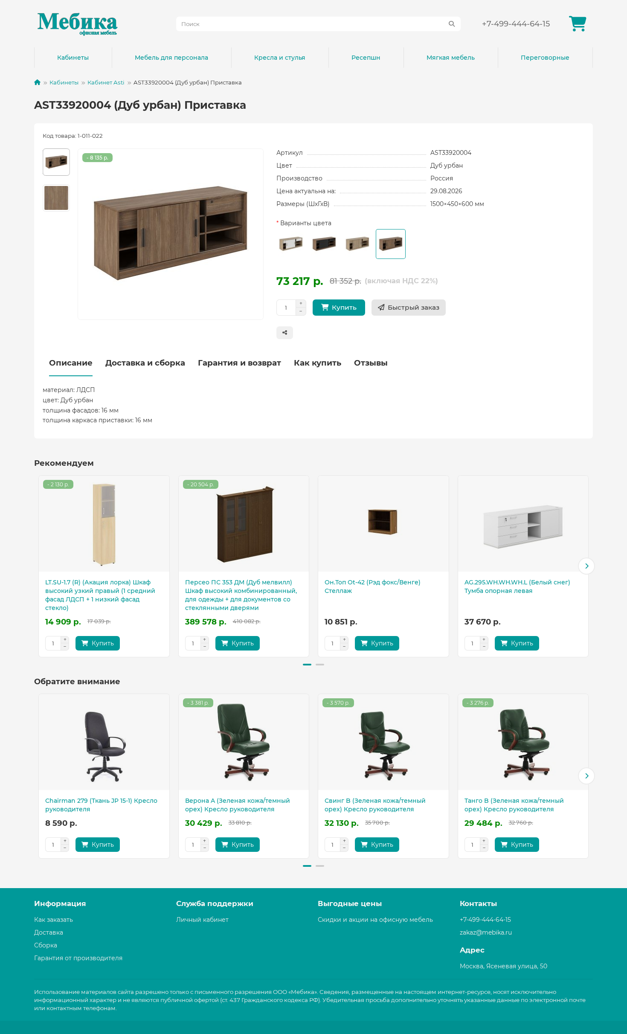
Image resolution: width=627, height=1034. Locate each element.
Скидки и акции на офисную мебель (375, 920)
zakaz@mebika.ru (486, 932)
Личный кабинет (202, 920)
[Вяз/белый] (290, 243)
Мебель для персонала (171, 57)
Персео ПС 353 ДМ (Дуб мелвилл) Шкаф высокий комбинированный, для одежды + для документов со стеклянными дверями (241, 595)
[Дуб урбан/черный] (324, 243)
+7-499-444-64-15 (516, 24)
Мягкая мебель (451, 57)
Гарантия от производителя (78, 958)
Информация (60, 903)
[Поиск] (451, 24)
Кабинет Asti (106, 82)
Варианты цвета (305, 223)
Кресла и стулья (279, 57)
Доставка (48, 932)
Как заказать (53, 920)
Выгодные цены (350, 903)
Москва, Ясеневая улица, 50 (503, 966)
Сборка (45, 945)
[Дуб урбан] (390, 243)
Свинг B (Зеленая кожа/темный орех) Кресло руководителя (375, 805)
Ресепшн (365, 57)
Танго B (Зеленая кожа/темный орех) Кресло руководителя (514, 805)
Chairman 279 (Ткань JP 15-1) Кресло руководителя (101, 805)
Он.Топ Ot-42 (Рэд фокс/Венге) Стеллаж (373, 586)
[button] (40, 566)
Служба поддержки (214, 903)
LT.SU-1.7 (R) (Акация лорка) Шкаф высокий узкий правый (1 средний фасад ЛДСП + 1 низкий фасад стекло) (100, 595)
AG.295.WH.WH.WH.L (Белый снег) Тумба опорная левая (517, 586)
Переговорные (545, 57)
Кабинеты (73, 57)
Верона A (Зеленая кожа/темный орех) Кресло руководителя (237, 805)
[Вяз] (357, 243)
